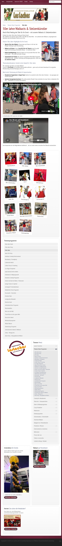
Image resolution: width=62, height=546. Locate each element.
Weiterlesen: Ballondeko (10, 497)
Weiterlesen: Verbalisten (10, 529)
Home (4, 25)
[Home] (16, 348)
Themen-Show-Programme (14, 25)
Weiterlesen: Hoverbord (39, 466)
